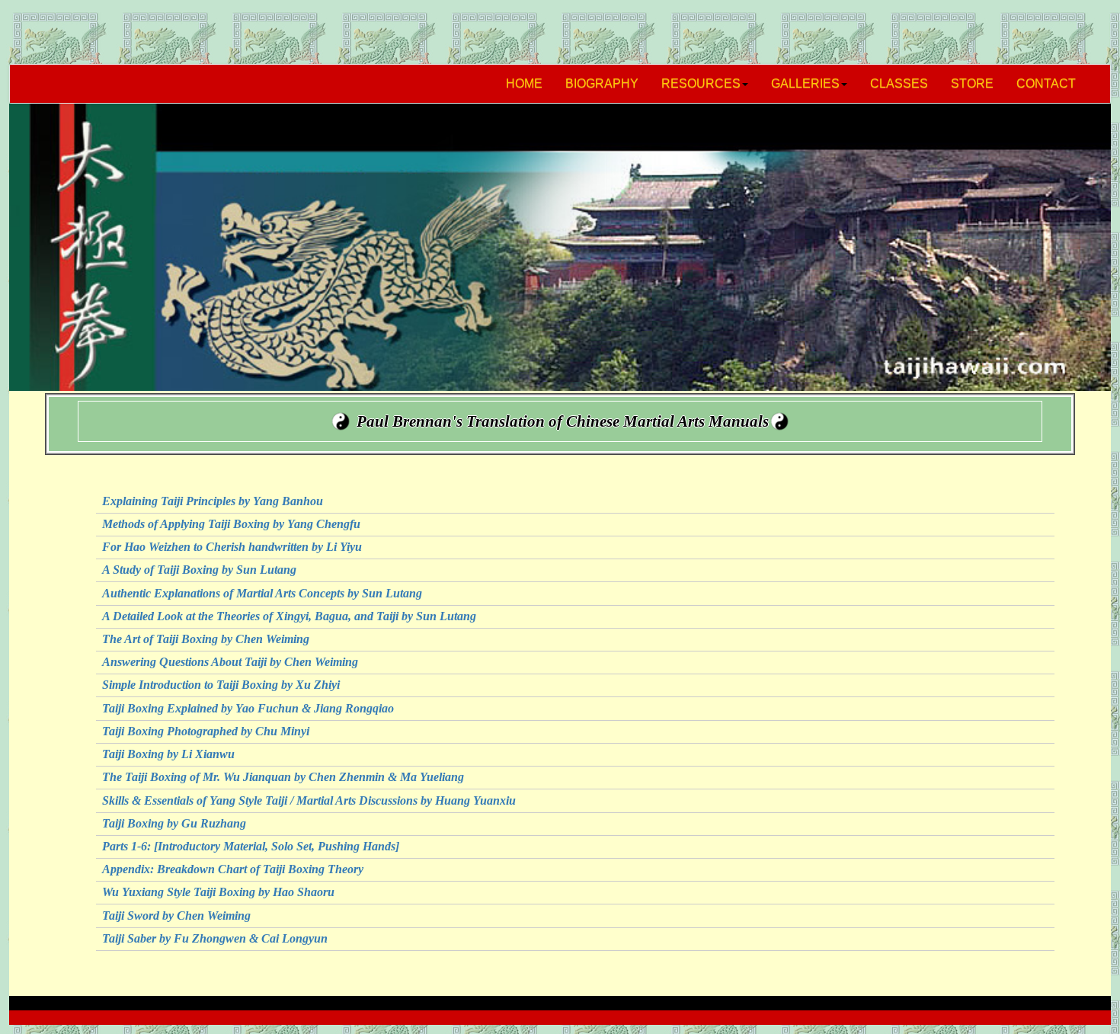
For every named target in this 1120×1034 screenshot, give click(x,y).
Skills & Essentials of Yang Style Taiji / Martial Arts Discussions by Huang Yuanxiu (309, 800)
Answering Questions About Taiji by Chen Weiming (230, 661)
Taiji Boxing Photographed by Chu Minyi (205, 731)
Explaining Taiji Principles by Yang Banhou (212, 501)
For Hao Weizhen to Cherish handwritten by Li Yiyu (232, 546)
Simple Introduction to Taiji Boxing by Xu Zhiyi (221, 684)
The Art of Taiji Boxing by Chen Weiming (205, 638)
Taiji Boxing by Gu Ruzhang (174, 823)
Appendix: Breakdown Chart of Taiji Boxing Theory (232, 869)
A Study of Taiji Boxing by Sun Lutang (199, 569)
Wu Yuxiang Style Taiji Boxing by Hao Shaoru (218, 891)
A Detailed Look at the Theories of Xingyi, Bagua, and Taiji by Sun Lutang (289, 616)
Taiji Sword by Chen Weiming (176, 915)
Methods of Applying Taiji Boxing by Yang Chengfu (231, 523)
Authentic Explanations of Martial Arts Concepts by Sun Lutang (262, 593)
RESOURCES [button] (701, 83)
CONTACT (1046, 83)
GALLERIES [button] (805, 83)
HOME (524, 83)
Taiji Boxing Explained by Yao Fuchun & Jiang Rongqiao (248, 708)
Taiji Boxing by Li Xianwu (168, 753)
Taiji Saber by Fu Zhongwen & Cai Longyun (215, 938)
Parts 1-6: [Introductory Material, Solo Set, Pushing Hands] (250, 846)
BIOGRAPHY (601, 83)
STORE (972, 83)
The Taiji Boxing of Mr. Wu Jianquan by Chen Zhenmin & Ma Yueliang (283, 776)
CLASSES (899, 83)
